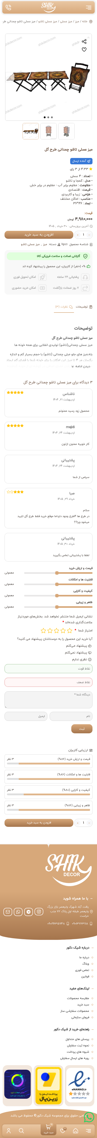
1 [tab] (52, 117)
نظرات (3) (61, 307)
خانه (84, 22)
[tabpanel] (48, 77)
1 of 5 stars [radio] (69, 630)
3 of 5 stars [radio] (56, 630)
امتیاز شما (83, 630)
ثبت (82, 729)
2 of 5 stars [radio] (63, 630)
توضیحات (82, 307)
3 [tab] (45, 117)
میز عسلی (66, 22)
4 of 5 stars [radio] (50, 630)
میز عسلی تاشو (47, 22)
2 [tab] (48, 117)
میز (77, 22)
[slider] (56, 573)
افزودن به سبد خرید (38, 234)
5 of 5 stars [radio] (43, 630)
